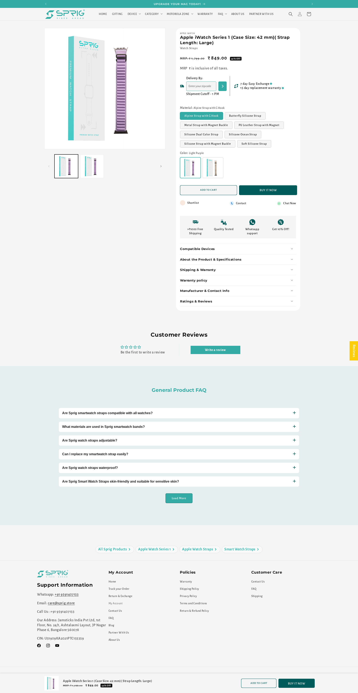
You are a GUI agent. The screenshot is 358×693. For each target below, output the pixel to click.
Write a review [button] (215, 350)
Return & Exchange (121, 596)
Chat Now (289, 203)
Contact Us (115, 610)
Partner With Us (119, 632)
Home (112, 581)
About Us (114, 639)
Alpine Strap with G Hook (203, 117)
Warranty (186, 581)
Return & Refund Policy (194, 610)
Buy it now (268, 190)
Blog (111, 625)
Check (222, 86)
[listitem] (115, 549)
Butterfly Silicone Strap (247, 117)
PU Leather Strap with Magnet (261, 126)
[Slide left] (48, 166)
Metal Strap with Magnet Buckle (208, 126)
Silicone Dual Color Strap (203, 135)
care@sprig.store (61, 603)
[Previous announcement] (45, 4)
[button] (134, 14)
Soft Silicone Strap (256, 145)
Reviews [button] (354, 350)
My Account (116, 603)
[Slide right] (161, 166)
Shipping (257, 596)
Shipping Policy (189, 588)
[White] (213, 168)
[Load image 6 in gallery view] (92, 166)
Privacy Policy (188, 596)
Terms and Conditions (193, 603)
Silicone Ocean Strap (245, 135)
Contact (241, 203)
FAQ (111, 618)
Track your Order (119, 588)
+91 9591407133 (67, 594)
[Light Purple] (190, 168)
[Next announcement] (312, 4)
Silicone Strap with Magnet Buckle (209, 145)
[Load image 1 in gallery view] (66, 166)
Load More (179, 498)
